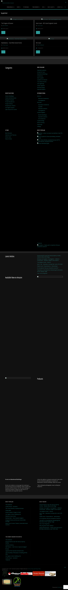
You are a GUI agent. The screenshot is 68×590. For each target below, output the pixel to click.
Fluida (58, 587)
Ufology (39, 126)
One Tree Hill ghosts (42, 273)
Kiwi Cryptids (40, 77)
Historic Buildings (9, 96)
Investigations (41, 100)
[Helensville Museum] (50, 573)
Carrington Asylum (9, 107)
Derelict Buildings (42, 114)
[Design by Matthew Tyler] (5, 573)
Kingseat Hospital (9, 99)
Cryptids (40, 106)
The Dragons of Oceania (7, 23)
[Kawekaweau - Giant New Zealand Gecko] (16, 39)
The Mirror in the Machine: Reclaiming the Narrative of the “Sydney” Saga (49, 521)
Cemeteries (40, 76)
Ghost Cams (8, 137)
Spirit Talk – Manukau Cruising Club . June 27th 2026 (49, 264)
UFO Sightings (40, 83)
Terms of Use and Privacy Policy (34, 568)
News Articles (8, 138)
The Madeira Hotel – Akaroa (44, 262)
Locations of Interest (42, 79)
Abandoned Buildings (42, 74)
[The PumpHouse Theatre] (14, 573)
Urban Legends (41, 85)
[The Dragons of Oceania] (16, 19)
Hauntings (39, 124)
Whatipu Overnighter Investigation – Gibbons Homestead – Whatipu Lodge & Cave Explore (48, 259)
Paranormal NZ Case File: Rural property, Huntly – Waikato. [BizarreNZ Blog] (49, 256)
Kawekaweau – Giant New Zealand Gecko (11, 43)
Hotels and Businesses (10, 98)
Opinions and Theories (10, 135)
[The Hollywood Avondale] (7, 581)
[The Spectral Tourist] (17, 581)
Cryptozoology (40, 120)
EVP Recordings (41, 87)
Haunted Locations (41, 70)
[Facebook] (66, 2)
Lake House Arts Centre (11, 109)
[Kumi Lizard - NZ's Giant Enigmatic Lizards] (51, 19)
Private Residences (9, 101)
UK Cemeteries (41, 118)
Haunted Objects (41, 89)
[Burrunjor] (51, 39)
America (39, 96)
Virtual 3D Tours (41, 72)
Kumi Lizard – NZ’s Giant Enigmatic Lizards (46, 23)
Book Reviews (8, 133)
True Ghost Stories (41, 81)
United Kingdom (41, 112)
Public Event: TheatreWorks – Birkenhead (47, 266)
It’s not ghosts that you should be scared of (47, 268)
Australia (39, 102)
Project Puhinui (9, 103)
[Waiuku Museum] (39, 573)
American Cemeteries (43, 98)
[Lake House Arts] (26, 573)
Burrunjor (38, 43)
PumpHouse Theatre (10, 105)
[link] (65, 7)
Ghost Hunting (40, 122)
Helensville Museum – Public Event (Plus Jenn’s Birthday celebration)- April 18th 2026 (50, 528)
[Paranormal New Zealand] (7, 2)
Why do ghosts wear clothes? (46, 525)
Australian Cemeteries (43, 104)
